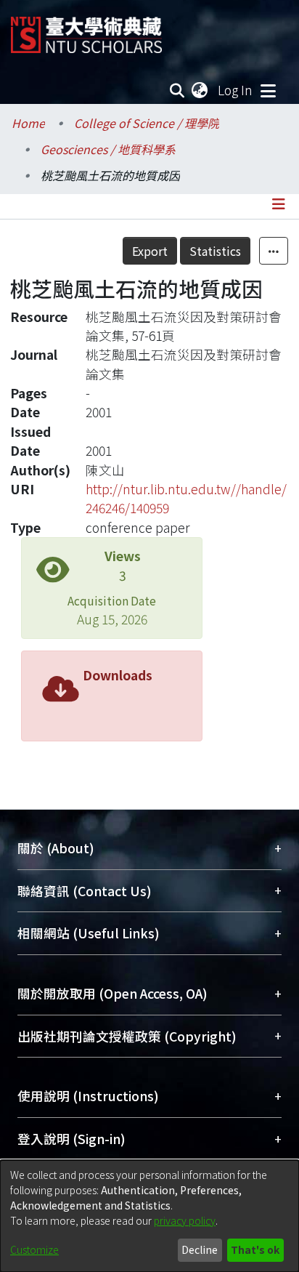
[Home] (86, 29)
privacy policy (185, 1220)
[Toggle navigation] (267, 90)
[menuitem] (200, 90)
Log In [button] (236, 90)
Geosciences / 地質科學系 (108, 149)
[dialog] (149, 1216)
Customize (34, 1249)
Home (28, 123)
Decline (199, 1249)
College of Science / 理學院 (146, 123)
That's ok (255, 1249)
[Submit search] (177, 90)
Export (150, 250)
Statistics (215, 250)
